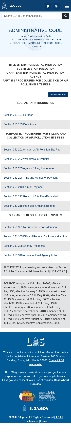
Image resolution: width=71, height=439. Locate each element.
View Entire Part (58, 94)
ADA (58, 417)
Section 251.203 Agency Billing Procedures (28, 168)
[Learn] (48, 6)
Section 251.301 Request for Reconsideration (30, 227)
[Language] (56, 6)
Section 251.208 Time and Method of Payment (30, 177)
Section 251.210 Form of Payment (23, 187)
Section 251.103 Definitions (19, 124)
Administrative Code (40, 36)
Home (23, 36)
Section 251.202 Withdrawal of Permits (26, 159)
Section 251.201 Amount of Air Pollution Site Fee (31, 149)
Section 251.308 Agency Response (24, 245)
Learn (44, 421)
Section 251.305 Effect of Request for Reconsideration (35, 236)
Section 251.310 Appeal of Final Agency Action (30, 255)
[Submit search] (65, 16)
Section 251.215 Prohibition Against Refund (29, 205)
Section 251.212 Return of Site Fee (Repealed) (30, 196)
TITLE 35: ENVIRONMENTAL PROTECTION (37, 39)
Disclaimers (31, 421)
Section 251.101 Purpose (18, 115)
